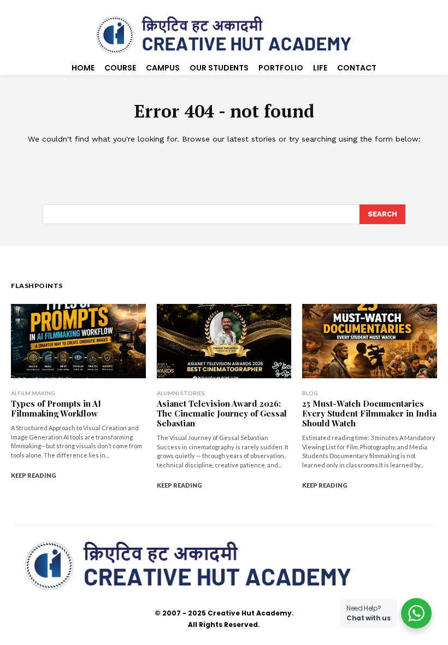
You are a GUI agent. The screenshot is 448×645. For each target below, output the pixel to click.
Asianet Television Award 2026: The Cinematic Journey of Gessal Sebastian (222, 413)
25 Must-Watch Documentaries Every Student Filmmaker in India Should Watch (369, 413)
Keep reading (33, 475)
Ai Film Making (33, 393)
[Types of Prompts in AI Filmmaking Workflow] (78, 341)
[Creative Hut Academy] (224, 35)
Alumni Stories (181, 393)
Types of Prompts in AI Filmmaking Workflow (56, 408)
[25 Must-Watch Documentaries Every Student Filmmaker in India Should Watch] (369, 341)
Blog (310, 393)
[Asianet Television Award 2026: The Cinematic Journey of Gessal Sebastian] (224, 341)
